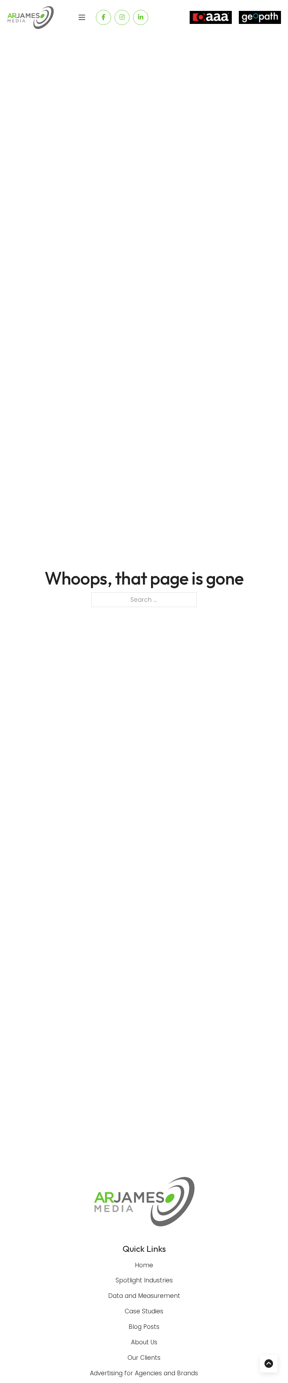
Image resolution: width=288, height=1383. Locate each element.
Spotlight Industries (144, 1280)
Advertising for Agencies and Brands (144, 1373)
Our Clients (144, 1357)
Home (144, 1265)
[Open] (82, 17)
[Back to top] (268, 1363)
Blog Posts (144, 1327)
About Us (144, 1342)
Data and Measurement (144, 1296)
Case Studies (144, 1311)
